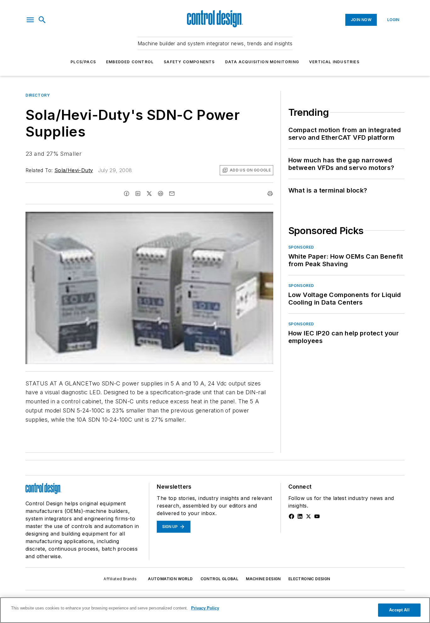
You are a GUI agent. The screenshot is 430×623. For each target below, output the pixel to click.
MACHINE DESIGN (263, 578)
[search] (42, 20)
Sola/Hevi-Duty (73, 170)
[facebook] (126, 193)
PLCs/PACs (83, 61)
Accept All (399, 610)
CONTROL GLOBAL (220, 578)
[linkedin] (138, 193)
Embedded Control (130, 61)
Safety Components (189, 61)
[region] (215, 610)
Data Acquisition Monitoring (262, 61)
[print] (270, 193)
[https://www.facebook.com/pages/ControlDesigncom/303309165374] (291, 516)
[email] (172, 193)
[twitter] (149, 193)
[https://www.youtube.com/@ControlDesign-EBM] (317, 516)
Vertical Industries (334, 61)
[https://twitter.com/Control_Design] (308, 516)
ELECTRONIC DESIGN (309, 578)
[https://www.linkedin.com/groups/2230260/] (300, 516)
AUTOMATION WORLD (170, 578)
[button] (30, 20)
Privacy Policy (205, 608)
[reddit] (160, 193)
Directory (37, 95)
